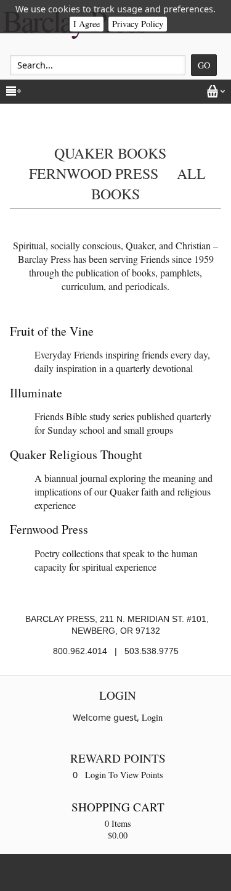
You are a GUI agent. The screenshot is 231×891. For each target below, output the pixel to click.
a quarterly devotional (151, 368)
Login (152, 717)
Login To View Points (124, 775)
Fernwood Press (93, 173)
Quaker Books (110, 153)
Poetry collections (68, 553)
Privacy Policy (137, 24)
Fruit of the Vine (52, 331)
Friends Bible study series (84, 416)
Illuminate (36, 392)
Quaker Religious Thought (76, 454)
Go (204, 65)
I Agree (86, 24)
